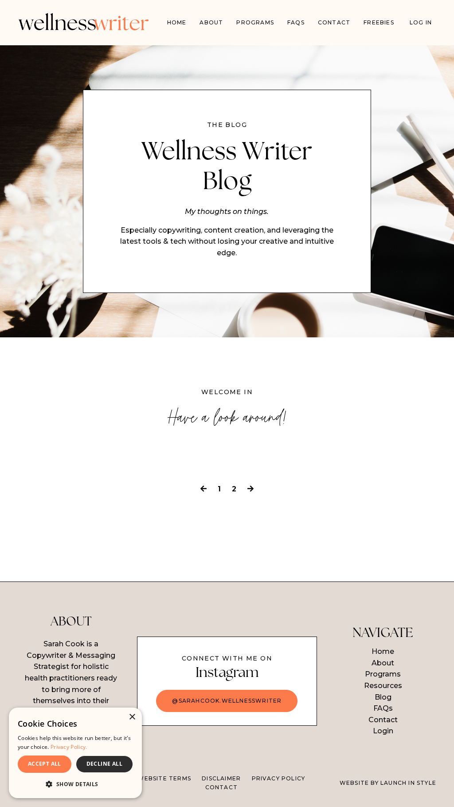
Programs (383, 674)
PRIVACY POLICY (278, 778)
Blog (383, 697)
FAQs (296, 22)
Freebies (379, 22)
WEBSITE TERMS (164, 778)
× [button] (132, 717)
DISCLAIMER (221, 778)
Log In (421, 22)
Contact (334, 22)
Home (177, 22)
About (211, 22)
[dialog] (75, 753)
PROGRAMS (255, 22)
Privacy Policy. (69, 747)
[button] (75, 784)
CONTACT (221, 787)
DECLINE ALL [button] (104, 763)
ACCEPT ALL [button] (44, 763)
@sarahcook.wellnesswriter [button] (227, 700)
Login (383, 731)
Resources (383, 685)
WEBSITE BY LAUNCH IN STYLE (388, 782)
